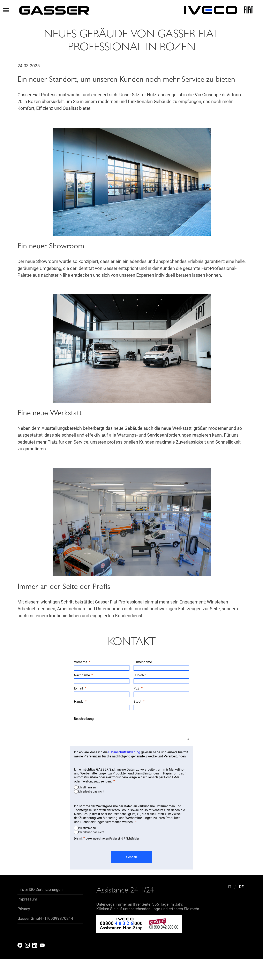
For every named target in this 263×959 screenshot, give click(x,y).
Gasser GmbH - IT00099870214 (45, 918)
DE (241, 887)
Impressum (27, 899)
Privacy (23, 909)
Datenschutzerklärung (124, 752)
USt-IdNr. (140, 675)
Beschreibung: (84, 719)
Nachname (82, 675)
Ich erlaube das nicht (91, 791)
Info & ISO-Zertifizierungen (39, 889)
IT (229, 887)
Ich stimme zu (87, 787)
